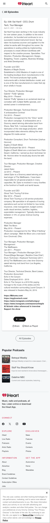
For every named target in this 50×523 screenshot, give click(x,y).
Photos (28, 451)
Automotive (30, 462)
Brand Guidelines (8, 474)
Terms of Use (28, 515)
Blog (3, 470)
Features (29, 439)
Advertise (5, 466)
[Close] (47, 493)
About (4, 462)
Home (28, 466)
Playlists (5, 451)
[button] (19, 319)
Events (28, 443)
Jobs (4, 486)
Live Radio (6, 439)
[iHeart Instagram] (17, 424)
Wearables (30, 470)
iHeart (4, 435)
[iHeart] (25, 4)
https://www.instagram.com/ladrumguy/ (22, 301)
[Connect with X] (10, 424)
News (28, 435)
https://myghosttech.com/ (15, 298)
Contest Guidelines (9, 478)
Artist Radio (6, 447)
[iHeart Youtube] (24, 424)
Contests (29, 447)
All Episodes (11, 12)
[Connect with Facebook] (3, 424)
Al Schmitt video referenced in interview (22, 306)
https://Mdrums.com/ (13, 295)
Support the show (12, 309)
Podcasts (5, 443)
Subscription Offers (9, 482)
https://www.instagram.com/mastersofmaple (24, 303)
